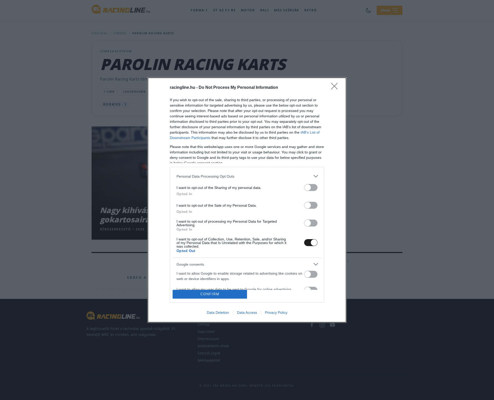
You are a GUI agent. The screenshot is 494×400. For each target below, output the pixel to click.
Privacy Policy (276, 312)
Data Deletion (218, 312)
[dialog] (247, 200)
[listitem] (247, 176)
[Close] (336, 88)
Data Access (247, 312)
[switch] (310, 187)
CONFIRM (209, 294)
